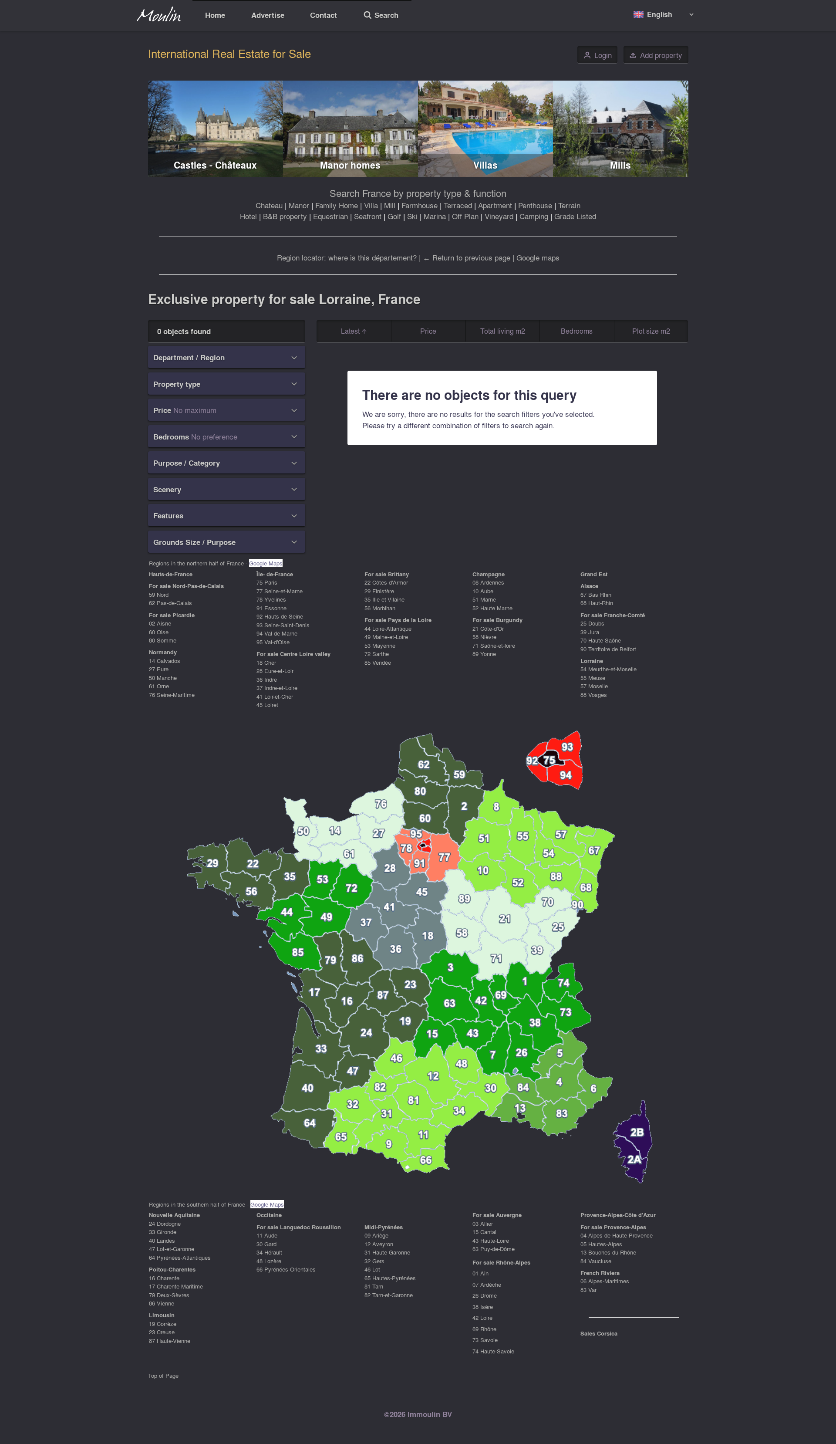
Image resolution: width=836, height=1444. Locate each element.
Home (215, 15)
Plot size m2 (651, 331)
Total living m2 (502, 331)
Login (597, 55)
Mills (620, 165)
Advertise (267, 15)
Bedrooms (577, 331)
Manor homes (350, 165)
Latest (351, 331)
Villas (485, 165)
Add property (655, 55)
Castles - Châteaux (215, 165)
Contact (323, 15)
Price (428, 331)
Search (380, 16)
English (659, 14)
